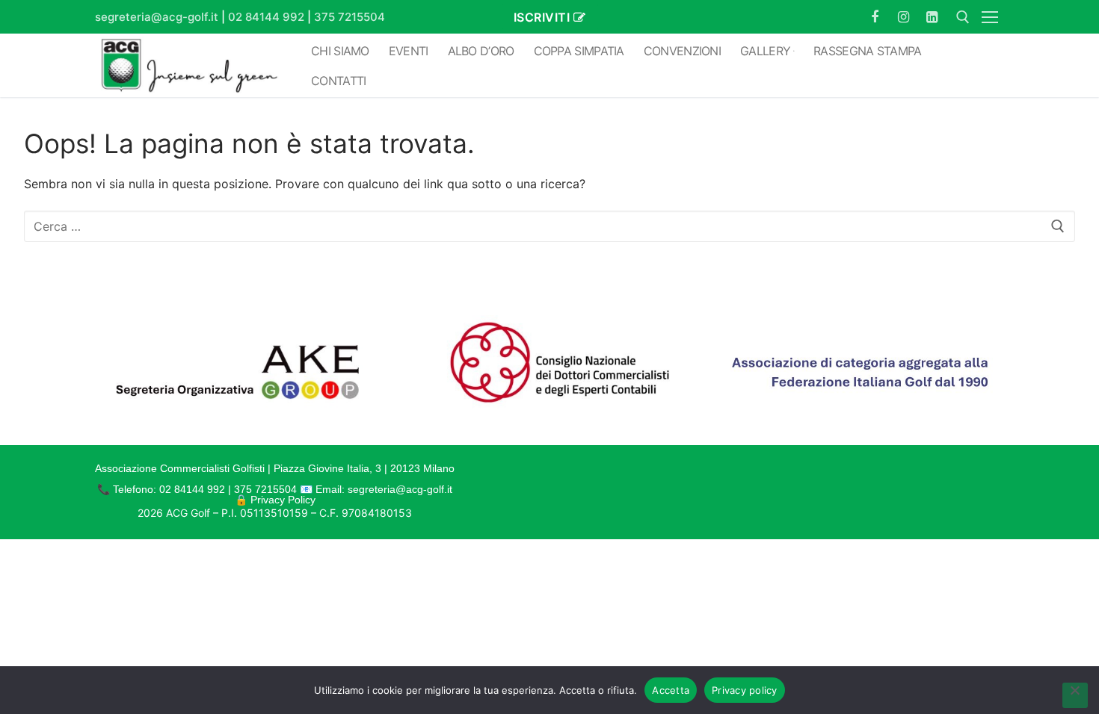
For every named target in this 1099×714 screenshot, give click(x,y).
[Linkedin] (932, 16)
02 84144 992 (266, 17)
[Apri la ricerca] (963, 17)
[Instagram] (903, 16)
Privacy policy (745, 690)
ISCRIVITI (542, 17)
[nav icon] (993, 17)
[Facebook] (875, 16)
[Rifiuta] (1075, 695)
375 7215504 (349, 17)
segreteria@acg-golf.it (156, 17)
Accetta (670, 690)
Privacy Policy (282, 500)
